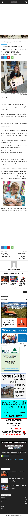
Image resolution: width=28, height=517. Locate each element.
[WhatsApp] (12, 57)
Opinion (2, 506)
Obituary (2, 504)
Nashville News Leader (6, 54)
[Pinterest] (8, 57)
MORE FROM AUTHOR (19, 273)
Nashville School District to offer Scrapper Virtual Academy (22, 284)
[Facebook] (2, 57)
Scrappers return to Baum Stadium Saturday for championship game (21, 256)
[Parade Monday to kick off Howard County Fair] (14, 279)
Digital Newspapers (5, 501)
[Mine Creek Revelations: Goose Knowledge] (4, 480)
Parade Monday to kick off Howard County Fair (13, 283)
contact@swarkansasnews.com (16, 459)
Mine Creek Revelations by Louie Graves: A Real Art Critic (6, 256)
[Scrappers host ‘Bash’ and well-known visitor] (5, 279)
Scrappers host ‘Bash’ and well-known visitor (5, 283)
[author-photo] (14, 264)
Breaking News (6, 41)
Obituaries (3, 497)
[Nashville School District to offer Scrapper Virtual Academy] (23, 279)
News (2, 508)
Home (2, 41)
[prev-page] (13, 287)
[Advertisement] (14, 18)
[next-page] (15, 287)
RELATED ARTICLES (8, 273)
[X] (5, 57)
